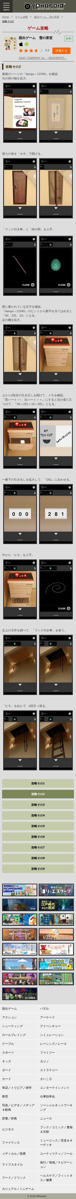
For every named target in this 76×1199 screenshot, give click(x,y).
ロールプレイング (14, 1035)
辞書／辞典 (9, 1118)
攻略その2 (8, 21)
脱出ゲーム (9, 1008)
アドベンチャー (50, 1026)
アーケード (47, 1017)
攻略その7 (38, 847)
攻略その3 (38, 804)
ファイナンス (11, 1142)
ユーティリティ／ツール (56, 1153)
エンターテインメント (55, 1087)
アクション (9, 1017)
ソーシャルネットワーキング (56, 1107)
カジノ (44, 1061)
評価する (61, 50)
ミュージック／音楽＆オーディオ (56, 1142)
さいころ (46, 1079)
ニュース (46, 1118)
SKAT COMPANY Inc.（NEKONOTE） (43, 58)
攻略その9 (38, 868)
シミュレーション (52, 1035)
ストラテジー (49, 1070)
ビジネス (8, 1129)
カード (6, 1079)
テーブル (8, 1043)
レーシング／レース (53, 1043)
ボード (6, 1070)
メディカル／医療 (14, 1153)
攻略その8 (38, 858)
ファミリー (47, 1052)
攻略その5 (38, 826)
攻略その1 (38, 783)
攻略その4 (38, 815)
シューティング (12, 1026)
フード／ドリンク (14, 1177)
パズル (44, 1008)
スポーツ (8, 1052)
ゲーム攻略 (21, 16)
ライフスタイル (12, 1164)
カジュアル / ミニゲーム (18, 1188)
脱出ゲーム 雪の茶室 (46, 16)
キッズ (6, 1061)
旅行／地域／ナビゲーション (56, 1164)
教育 (5, 1096)
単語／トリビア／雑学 (17, 1087)
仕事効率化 (47, 1096)
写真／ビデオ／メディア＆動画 (18, 1107)
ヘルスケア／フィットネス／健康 (56, 1178)
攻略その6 (38, 836)
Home (5, 16)
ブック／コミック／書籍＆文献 (56, 1129)
